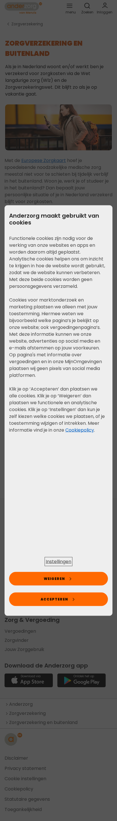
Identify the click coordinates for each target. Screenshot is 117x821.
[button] (58, 561)
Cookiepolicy (79, 430)
